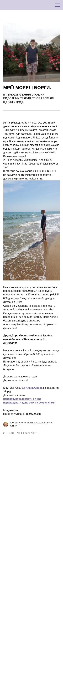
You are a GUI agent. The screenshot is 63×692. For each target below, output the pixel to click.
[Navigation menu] (57, 5)
